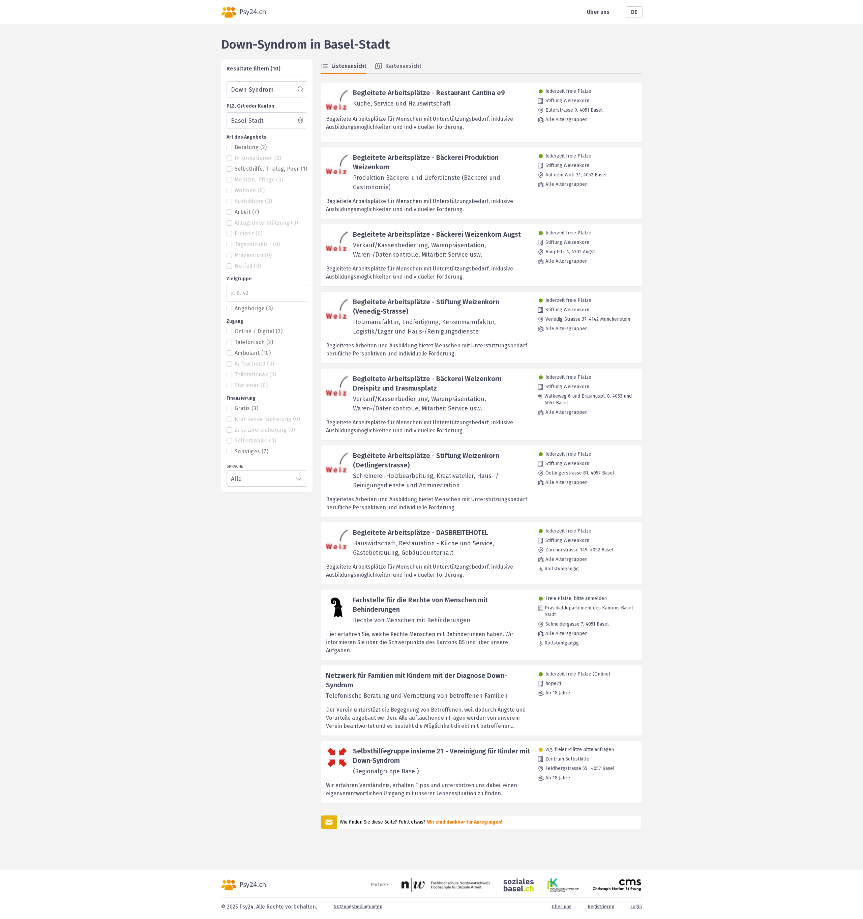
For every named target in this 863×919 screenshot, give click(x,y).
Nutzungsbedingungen (357, 907)
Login (636, 907)
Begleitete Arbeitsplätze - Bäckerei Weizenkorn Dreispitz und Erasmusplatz (427, 383)
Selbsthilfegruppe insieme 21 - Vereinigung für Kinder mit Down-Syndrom (441, 756)
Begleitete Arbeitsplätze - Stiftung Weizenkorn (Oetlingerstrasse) (426, 460)
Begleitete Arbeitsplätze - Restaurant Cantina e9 (429, 93)
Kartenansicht (403, 66)
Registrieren (601, 907)
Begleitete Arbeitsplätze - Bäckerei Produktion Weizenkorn (426, 162)
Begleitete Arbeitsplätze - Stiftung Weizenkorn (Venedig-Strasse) (426, 306)
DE (634, 12)
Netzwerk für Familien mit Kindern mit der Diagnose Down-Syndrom (416, 680)
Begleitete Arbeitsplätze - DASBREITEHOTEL (420, 532)
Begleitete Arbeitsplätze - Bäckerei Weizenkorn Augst (437, 234)
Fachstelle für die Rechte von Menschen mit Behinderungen (420, 604)
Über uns (598, 12)
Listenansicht (348, 66)
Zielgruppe (239, 279)
